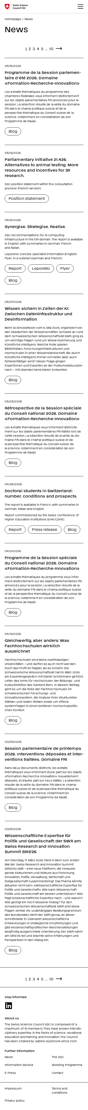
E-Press (10, 1072)
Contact (57, 1072)
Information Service (19, 1064)
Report (15, 268)
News (9, 1056)
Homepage (13, 19)
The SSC (58, 1056)
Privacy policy (15, 1100)
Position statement (27, 198)
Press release (44, 529)
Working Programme (67, 1064)
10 (51, 48)
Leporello (41, 268)
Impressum (13, 1088)
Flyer (64, 268)
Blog (13, 131)
